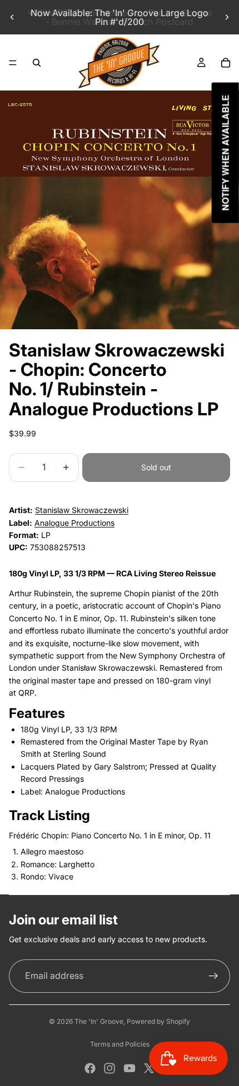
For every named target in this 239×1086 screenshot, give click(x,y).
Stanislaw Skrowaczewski (81, 510)
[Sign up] (213, 976)
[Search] (36, 63)
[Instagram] (109, 1068)
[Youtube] (129, 1068)
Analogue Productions (74, 522)
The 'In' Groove (98, 1021)
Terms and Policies (120, 1044)
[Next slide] (227, 17)
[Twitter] (149, 1068)
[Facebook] (90, 1068)
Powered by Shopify (158, 1021)
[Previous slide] (12, 17)
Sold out (156, 467)
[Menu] (13, 63)
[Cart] (225, 63)
